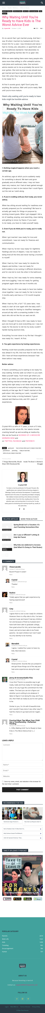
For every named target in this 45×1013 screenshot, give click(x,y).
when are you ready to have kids (12, 453)
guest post (11, 448)
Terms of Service (25, 1007)
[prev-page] (3, 555)
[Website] (24, 509)
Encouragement (34, 11)
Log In (6, 1007)
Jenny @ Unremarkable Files (21, 678)
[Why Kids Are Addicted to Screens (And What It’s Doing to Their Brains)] (7, 547)
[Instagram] (22, 999)
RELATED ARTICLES (10, 519)
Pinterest (30, 441)
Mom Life (25, 11)
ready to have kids (25, 450)
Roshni (12, 593)
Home (4, 8)
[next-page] (6, 555)
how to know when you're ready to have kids (28, 448)
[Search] (42, 3)
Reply (10, 574)
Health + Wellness (13, 8)
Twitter (8, 441)
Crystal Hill (7, 28)
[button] (3, 3)
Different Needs (24, 8)
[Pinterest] (28, 999)
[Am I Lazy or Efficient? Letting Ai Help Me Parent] (7, 537)
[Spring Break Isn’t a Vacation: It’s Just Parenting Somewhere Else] (7, 527)
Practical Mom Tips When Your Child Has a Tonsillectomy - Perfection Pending (24, 722)
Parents (5, 13)
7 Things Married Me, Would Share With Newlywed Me (12, 463)
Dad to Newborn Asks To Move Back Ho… (14, 828)
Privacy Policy (36, 1007)
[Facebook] (20, 509)
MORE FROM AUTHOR (29, 519)
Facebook (17, 441)
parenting (14, 450)
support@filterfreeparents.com (27, 985)
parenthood (6, 450)
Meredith (15, 644)
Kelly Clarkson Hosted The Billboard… (13, 833)
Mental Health (6, 540)
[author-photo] (22, 482)
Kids (40, 11)
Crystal (14, 580)
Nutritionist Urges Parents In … (11, 821)
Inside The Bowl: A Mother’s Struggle (33, 463)
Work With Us (14, 1007)
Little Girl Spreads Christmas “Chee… (13, 838)
